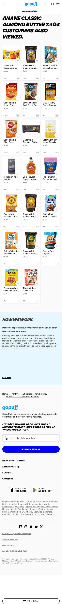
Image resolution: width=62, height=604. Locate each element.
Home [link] (5, 394)
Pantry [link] (15, 394)
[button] (58, 4)
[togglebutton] (31, 601)
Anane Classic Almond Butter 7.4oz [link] (22, 396)
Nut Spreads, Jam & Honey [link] (34, 394)
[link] (31, 4)
